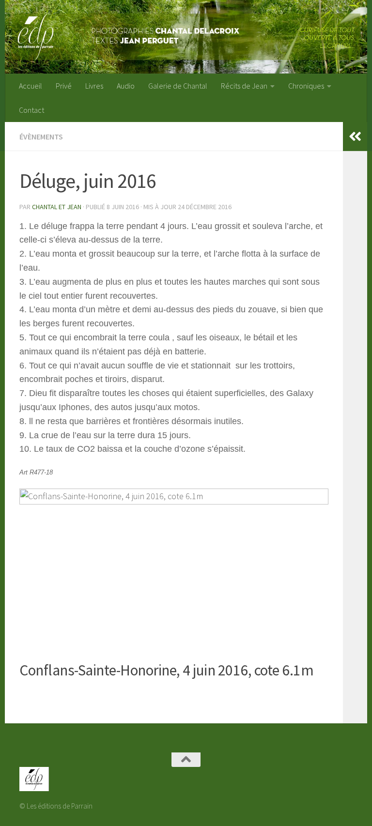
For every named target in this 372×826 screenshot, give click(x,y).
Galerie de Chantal (177, 86)
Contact (31, 110)
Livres (94, 86)
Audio (126, 86)
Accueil (30, 86)
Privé (64, 86)
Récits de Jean (244, 86)
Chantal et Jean (56, 206)
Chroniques (306, 86)
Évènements (41, 136)
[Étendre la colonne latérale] (355, 136)
